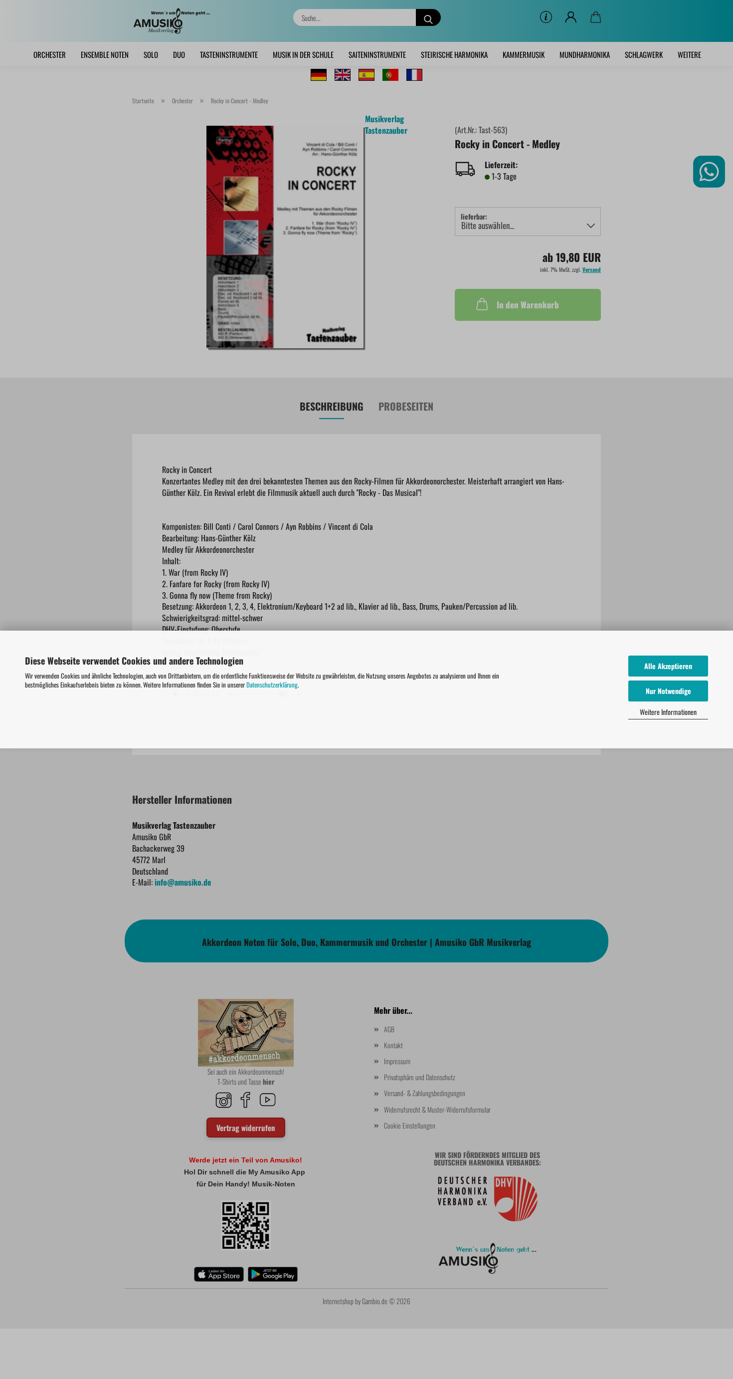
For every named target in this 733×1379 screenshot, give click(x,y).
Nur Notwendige (668, 691)
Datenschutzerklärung (272, 685)
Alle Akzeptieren (668, 666)
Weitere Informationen (668, 711)
